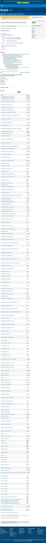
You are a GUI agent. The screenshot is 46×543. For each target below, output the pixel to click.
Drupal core (30, 529)
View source (2, 80)
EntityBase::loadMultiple (5, 443)
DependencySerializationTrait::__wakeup (7, 367)
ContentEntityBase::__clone (5, 340)
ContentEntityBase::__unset (5, 355)
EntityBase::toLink (4, 459)
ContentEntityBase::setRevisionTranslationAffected (9, 308)
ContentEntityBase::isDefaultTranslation (7, 239)
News (1, 528)
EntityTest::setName (4, 488)
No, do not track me (25, 2)
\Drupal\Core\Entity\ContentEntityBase (11, 66)
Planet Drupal (2, 529)
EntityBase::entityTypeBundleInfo (6, 382)
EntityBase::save (3, 455)
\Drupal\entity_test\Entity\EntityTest (12, 68)
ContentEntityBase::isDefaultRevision (7, 236)
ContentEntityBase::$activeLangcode (7, 104)
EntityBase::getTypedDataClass (6, 420)
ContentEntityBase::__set (5, 351)
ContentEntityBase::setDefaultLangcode (7, 298)
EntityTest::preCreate (4, 486)
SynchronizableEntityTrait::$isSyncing (7, 506)
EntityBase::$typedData (4, 375)
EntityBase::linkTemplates (5, 438)
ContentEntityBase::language (5, 273)
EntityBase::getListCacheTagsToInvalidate (7, 414)
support (24, 521)
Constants (33, 31)
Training (11, 530)
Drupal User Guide (22, 530)
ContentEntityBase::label (5, 271)
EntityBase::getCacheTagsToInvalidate (7, 397)
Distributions (30, 532)
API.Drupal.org (21, 532)
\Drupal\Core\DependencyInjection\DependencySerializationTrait (12, 56)
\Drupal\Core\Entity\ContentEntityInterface (10, 59)
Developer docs (21, 531)
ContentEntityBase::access (5, 165)
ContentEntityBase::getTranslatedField (7, 209)
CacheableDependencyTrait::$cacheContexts (8, 96)
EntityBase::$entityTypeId (5, 373)
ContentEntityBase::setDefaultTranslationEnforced (9, 302)
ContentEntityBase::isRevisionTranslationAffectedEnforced (10, 262)
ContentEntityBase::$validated (6, 157)
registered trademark (22, 540)
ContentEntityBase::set (4, 296)
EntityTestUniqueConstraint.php (15, 14)
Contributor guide (12, 532)
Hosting (11, 531)
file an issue (19, 521)
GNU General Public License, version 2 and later (36, 539)
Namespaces (34, 34)
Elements (33, 37)
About (38, 528)
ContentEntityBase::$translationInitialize (7, 151)
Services (33, 36)
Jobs (1, 533)
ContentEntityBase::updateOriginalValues (7, 327)
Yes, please (19, 2)
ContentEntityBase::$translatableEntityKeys (8, 148)
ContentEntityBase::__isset (5, 348)
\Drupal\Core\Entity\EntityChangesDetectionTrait (11, 61)
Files (32, 33)
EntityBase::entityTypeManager (6, 384)
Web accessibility (40, 529)
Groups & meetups (13, 533)
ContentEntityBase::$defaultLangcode (7, 107)
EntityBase (12, 54)
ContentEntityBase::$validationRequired (7, 160)
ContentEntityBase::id (4, 231)
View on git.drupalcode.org (25, 72)
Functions (33, 30)
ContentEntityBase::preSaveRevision (6, 288)
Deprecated (34, 35)
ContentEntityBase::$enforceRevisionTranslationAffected (10, 115)
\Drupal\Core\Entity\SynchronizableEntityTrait (10, 62)
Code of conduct (12, 535)
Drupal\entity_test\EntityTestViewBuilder (13, 37)
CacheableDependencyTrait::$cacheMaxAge (8, 97)
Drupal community (15, 522)
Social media (2, 530)
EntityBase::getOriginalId (5, 416)
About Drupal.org (40, 531)
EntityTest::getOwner (4, 480)
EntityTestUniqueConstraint (21, 67)
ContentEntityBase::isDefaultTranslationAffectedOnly (9, 242)
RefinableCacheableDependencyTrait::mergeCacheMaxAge (10, 503)
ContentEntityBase (15, 57)
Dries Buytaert (29, 540)
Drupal (15, 540)
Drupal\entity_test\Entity (4, 79)
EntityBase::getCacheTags (5, 394)
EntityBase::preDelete (4, 452)
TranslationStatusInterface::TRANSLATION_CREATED (9, 512)
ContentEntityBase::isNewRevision (6, 252)
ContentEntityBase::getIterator (6, 198)
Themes (29, 531)
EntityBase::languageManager (5, 436)
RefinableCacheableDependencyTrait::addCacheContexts (10, 500)
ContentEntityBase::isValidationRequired (7, 268)
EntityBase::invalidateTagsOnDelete (6, 427)
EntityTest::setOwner (4, 491)
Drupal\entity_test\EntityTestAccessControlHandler (13, 38)
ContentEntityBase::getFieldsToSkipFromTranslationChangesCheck (12, 195)
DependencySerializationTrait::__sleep (7, 365)
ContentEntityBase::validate (5, 333)
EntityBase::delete (4, 377)
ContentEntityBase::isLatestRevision (6, 245)
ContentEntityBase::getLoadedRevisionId (7, 201)
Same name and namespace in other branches (9, 26)
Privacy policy (39, 533)
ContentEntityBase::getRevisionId (6, 204)
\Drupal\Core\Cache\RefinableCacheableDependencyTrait (13, 55)
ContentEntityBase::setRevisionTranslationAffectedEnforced (10, 311)
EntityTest (17, 64)
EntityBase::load (3, 440)
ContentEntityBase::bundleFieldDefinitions (7, 173)
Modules (29, 530)
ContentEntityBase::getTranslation (6, 211)
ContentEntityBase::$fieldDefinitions (6, 122)
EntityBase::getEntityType (5, 409)
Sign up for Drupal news (4, 531)
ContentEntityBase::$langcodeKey (6, 133)
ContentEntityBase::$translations (6, 154)
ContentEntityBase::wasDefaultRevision (7, 337)
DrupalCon (11, 534)
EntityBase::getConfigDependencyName (7, 403)
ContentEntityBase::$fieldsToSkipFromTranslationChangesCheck (11, 128)
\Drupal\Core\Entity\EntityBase (8, 63)
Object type (2, 90)
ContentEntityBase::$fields (5, 125)
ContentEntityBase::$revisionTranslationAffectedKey (9, 146)
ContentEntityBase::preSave (5, 285)
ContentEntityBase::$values (5, 163)
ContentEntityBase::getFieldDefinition (7, 186)
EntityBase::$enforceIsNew (5, 370)
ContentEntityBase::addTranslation (6, 168)
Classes (33, 29)
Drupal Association (40, 530)
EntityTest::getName (4, 478)
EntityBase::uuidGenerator (5, 470)
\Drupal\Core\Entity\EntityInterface (23, 54)
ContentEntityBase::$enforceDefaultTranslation (8, 112)
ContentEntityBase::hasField (5, 222)
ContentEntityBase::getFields (5, 192)
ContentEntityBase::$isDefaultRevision (7, 131)
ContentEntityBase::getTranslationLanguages (8, 213)
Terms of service (40, 532)
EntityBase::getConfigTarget (5, 406)
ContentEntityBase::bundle (5, 171)
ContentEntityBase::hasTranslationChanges (8, 228)
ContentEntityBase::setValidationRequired (7, 315)
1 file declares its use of (8, 71)
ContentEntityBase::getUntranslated (6, 218)
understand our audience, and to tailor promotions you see (32, 1)
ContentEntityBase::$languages (6, 135)
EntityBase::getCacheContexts (5, 387)
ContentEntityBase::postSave (5, 282)
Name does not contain (4, 87)
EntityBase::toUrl (3, 461)
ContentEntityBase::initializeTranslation (7, 233)
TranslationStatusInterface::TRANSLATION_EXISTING (9, 515)
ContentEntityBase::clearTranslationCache (7, 176)
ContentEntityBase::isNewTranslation (7, 255)
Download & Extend (31, 528)
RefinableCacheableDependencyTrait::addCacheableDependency (11, 499)
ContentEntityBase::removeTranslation (7, 293)
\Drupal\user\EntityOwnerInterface (10, 65)
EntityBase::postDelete (4, 446)
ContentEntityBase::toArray (5, 318)
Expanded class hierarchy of (9, 69)
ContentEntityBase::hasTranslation (6, 225)
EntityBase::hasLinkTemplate (5, 424)
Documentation (21, 528)
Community (12, 528)
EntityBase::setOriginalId (5, 457)
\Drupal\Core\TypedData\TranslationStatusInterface (11, 60)
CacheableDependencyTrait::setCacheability (8, 101)
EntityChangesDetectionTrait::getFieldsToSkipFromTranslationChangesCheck (13, 472)
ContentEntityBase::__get (5, 345)
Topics (33, 28)
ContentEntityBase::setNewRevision (6, 305)
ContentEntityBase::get (4, 184)
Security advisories (3, 532)
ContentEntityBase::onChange (5, 276)
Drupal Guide (21, 529)
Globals (33, 32)
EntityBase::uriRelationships (5, 464)
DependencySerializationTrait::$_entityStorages (8, 359)
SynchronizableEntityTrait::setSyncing (7, 510)
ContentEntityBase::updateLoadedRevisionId (8, 324)
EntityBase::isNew (3, 433)
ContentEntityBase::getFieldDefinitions (7, 189)
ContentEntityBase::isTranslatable (6, 265)
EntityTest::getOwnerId (4, 483)
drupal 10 (2, 14)
